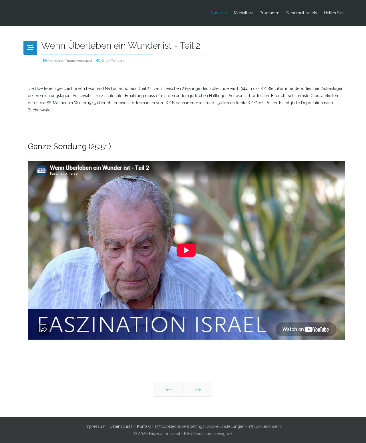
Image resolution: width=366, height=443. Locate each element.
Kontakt (144, 426)
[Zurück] (169, 389)
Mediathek (243, 13)
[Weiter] (198, 389)
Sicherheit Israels (301, 13)
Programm (269, 13)
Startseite (218, 13)
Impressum (95, 426)
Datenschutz (121, 426)
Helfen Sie (333, 13)
